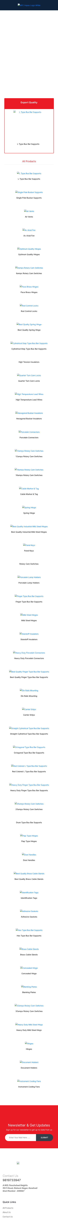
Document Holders (29, 1068)
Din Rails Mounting (29, 696)
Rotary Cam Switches (29, 564)
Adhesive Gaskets (29, 917)
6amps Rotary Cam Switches (29, 273)
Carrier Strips (29, 715)
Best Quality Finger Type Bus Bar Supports (29, 677)
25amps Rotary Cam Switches (29, 809)
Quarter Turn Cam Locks (29, 381)
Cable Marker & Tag (29, 494)
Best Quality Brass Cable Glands (29, 879)
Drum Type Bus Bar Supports (29, 822)
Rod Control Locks (29, 311)
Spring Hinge (29, 513)
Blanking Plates (29, 992)
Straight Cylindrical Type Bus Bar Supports (29, 734)
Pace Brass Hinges (29, 292)
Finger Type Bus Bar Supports (29, 602)
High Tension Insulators (29, 362)
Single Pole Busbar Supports (29, 198)
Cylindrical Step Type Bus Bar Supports (29, 349)
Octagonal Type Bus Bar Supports (29, 753)
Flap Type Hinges (29, 841)
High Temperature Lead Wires (29, 400)
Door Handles (29, 860)
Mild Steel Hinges (29, 620)
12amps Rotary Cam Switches (29, 456)
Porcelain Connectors (29, 437)
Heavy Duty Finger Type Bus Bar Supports (29, 790)
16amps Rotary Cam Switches (29, 475)
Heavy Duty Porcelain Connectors (29, 658)
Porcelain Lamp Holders (29, 583)
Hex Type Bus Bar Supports (29, 936)
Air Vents (29, 217)
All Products (29, 161)
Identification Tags (29, 898)
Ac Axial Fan (29, 235)
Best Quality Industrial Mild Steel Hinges (29, 532)
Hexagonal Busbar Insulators (29, 418)
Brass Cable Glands (29, 954)
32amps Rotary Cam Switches (29, 1011)
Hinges (29, 1049)
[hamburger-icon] (4, 5)
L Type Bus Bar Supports (28, 144)
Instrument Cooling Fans (29, 1087)
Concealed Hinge (29, 973)
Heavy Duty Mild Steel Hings (29, 1030)
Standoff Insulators (29, 639)
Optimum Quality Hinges (29, 254)
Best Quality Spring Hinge (29, 330)
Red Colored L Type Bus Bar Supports (29, 771)
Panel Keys (29, 551)
